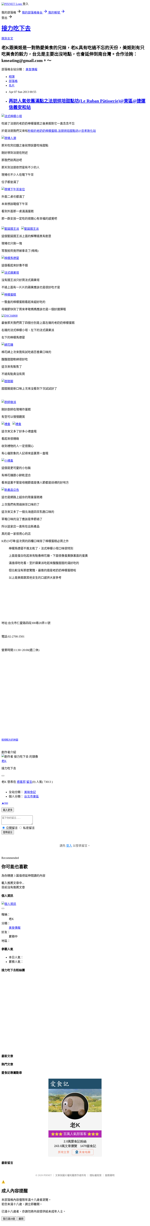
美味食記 (30, 792)
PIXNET (48, 1175)
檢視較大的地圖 (9, 739)
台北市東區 (31, 796)
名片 (12, 85)
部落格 (13, 81)
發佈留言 (7, 832)
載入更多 (7, 810)
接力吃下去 (16, 28)
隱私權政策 (96, 1175)
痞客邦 (21, 781)
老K (4, 761)
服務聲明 (110, 1175)
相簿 (12, 76)
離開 (21, 1218)
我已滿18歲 (9, 1218)
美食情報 (31, 69)
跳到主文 (7, 38)
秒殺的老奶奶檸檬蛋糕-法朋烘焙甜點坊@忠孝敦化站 (62, 130)
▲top (4, 802)
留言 (29, 781)
